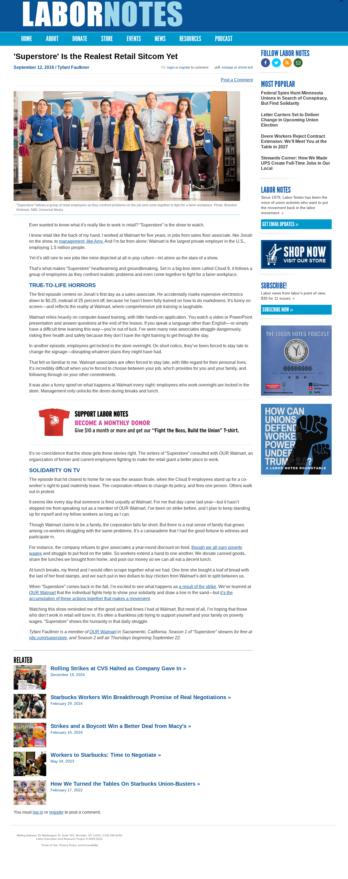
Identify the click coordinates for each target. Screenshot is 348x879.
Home (26, 39)
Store (107, 39)
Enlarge (227, 67)
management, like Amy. (81, 241)
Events (134, 39)
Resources (190, 39)
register (184, 67)
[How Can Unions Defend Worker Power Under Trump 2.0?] (296, 472)
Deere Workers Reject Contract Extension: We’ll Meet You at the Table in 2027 (294, 141)
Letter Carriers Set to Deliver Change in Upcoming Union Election (290, 119)
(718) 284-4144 (112, 835)
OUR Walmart (42, 592)
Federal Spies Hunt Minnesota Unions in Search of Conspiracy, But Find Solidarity (294, 98)
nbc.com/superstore (48, 637)
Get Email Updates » (280, 224)
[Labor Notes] (102, 14)
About (52, 39)
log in (38, 812)
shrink (242, 67)
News (160, 39)
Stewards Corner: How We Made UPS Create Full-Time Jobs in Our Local (295, 163)
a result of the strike (197, 586)
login (171, 67)
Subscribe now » (277, 309)
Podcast (223, 39)
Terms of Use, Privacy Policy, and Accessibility (69, 845)
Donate (79, 39)
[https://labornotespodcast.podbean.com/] (296, 393)
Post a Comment (237, 80)
